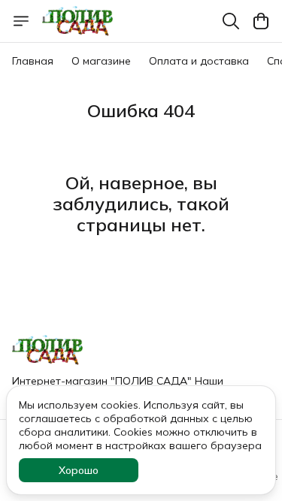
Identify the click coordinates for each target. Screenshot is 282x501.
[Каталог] (21, 21)
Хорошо (79, 470)
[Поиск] (231, 21)
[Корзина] (261, 21)
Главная (32, 61)
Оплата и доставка (199, 61)
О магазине (101, 61)
